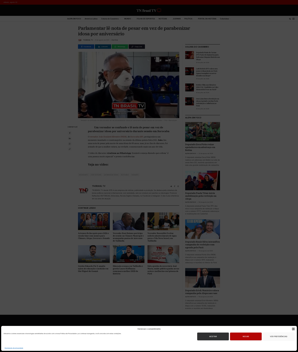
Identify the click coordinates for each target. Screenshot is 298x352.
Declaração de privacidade (14, 348)
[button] (293, 329)
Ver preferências (278, 336)
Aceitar (213, 336)
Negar (246, 336)
